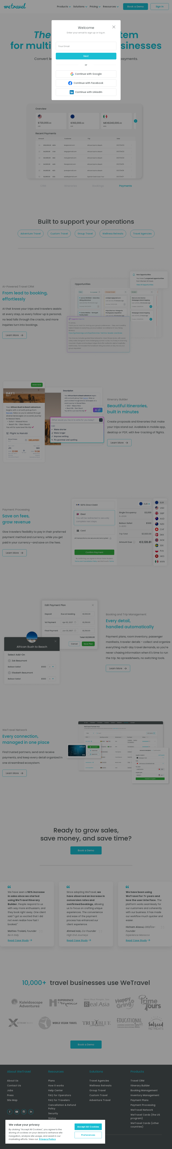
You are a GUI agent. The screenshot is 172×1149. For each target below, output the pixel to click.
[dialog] (86, 574)
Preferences (88, 1135)
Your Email (64, 46)
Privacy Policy (47, 1139)
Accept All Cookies (88, 1126)
